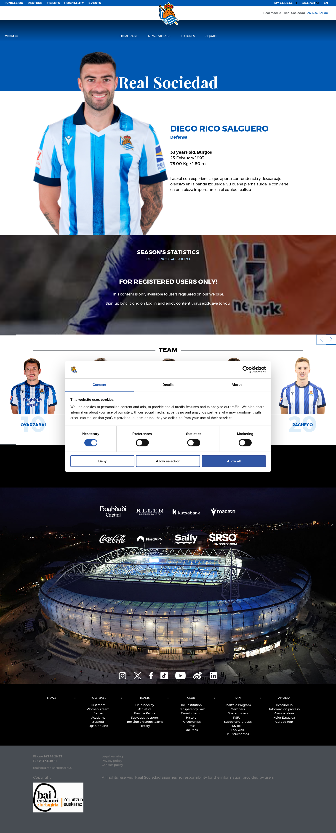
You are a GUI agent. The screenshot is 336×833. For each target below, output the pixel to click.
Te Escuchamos (238, 734)
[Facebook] (151, 675)
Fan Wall (237, 730)
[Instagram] (122, 675)
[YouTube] (180, 675)
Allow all (234, 461)
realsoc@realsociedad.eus (52, 768)
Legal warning (112, 756)
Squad (210, 36)
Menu (10, 36)
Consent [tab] (99, 385)
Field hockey (144, 705)
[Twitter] (137, 675)
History (145, 726)
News (51, 697)
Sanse (98, 713)
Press (191, 726)
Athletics (144, 709)
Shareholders (238, 713)
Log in (151, 303)
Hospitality (74, 3)
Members (238, 709)
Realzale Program (237, 705)
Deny (102, 461)
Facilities (191, 730)
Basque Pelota (144, 713)
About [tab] (237, 385)
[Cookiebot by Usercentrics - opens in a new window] (246, 369)
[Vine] (197, 675)
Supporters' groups (238, 721)
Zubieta (98, 721)
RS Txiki (237, 726)
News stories (159, 36)
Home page (129, 36)
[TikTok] (164, 675)
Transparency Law (191, 709)
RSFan (238, 717)
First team (98, 705)
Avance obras (284, 713)
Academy (98, 717)
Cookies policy (112, 765)
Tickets (53, 3)
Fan (238, 697)
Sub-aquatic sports (145, 717)
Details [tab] (168, 385)
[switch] (142, 442)
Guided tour (284, 721)
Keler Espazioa (284, 717)
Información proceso (284, 709)
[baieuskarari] (58, 797)
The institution (191, 705)
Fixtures (188, 36)
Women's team (98, 709)
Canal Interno (191, 713)
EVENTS (94, 3)
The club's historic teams (145, 721)
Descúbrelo (284, 705)
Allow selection (168, 461)
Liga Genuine (98, 726)
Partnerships (191, 721)
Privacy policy (112, 760)
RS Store (35, 3)
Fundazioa (14, 3)
